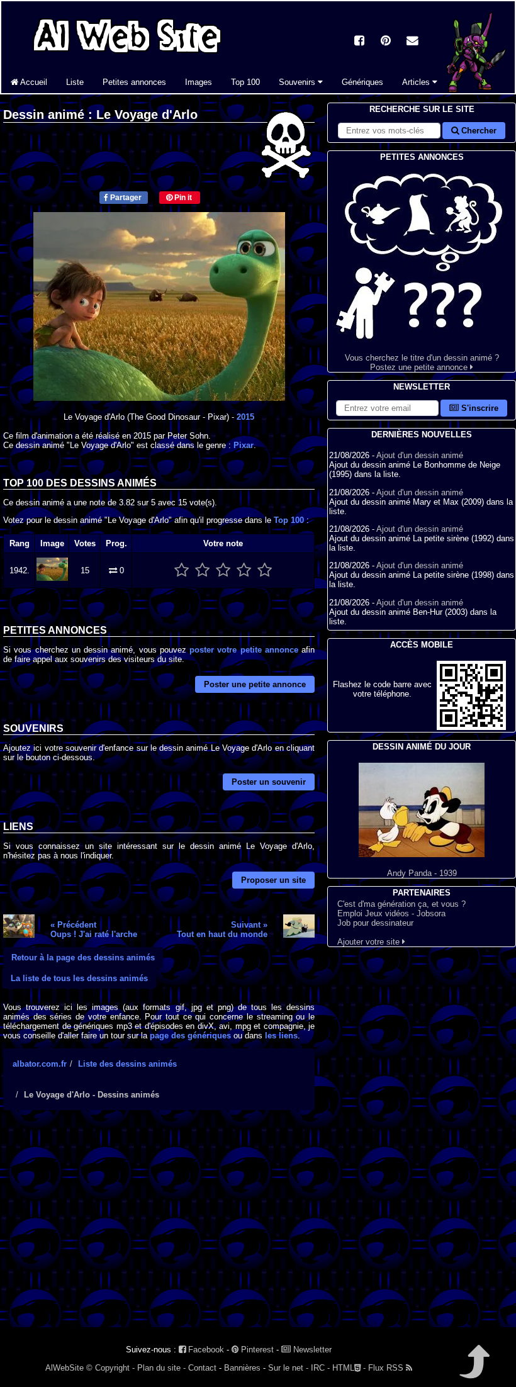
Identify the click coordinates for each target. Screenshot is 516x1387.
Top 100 (245, 82)
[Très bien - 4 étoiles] (243, 570)
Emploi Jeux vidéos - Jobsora (391, 913)
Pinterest (256, 1349)
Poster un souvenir (269, 782)
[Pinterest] (385, 42)
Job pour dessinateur (375, 923)
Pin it (182, 197)
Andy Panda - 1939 (422, 873)
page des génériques (190, 1035)
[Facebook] (359, 42)
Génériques (362, 82)
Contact (202, 1368)
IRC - (320, 1368)
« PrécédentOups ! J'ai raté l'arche (93, 929)
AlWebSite (64, 1368)
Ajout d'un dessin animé (419, 455)
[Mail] (412, 42)
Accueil (32, 82)
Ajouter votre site (369, 941)
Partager (125, 197)
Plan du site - (161, 1368)
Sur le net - (288, 1368)
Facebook (205, 1349)
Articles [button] (417, 82)
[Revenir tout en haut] (473, 1370)
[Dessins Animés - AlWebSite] (474, 90)
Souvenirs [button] (298, 82)
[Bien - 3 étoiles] (223, 570)
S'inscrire (478, 408)
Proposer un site (273, 880)
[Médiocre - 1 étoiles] (181, 570)
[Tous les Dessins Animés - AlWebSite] (127, 55)
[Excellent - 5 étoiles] (264, 570)
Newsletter (311, 1349)
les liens (281, 1035)
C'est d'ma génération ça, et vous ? (401, 904)
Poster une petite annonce (255, 684)
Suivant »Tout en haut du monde (222, 929)
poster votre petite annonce (243, 649)
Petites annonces (134, 82)
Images (198, 82)
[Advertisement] (159, 1230)
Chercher (477, 130)
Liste (75, 82)
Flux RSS (387, 1368)
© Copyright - (110, 1368)
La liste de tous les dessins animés (79, 978)
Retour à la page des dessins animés (83, 957)
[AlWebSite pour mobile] (471, 727)
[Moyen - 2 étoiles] (202, 570)
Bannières (242, 1368)
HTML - (349, 1368)
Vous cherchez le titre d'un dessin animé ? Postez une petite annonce (422, 362)
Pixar (243, 445)
